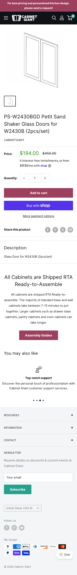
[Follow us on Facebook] (6, 528)
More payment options (38, 216)
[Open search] (54, 18)
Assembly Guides (38, 335)
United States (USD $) (19, 508)
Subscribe (17, 489)
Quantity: (10, 178)
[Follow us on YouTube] (21, 528)
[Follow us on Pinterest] (14, 528)
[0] (69, 17)
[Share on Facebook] (48, 230)
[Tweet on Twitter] (63, 230)
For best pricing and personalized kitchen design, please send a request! (38, 6)
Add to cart (38, 193)
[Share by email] (70, 230)
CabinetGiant (14, 140)
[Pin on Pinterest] (55, 230)
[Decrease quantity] (24, 178)
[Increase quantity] (45, 178)
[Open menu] (6, 17)
